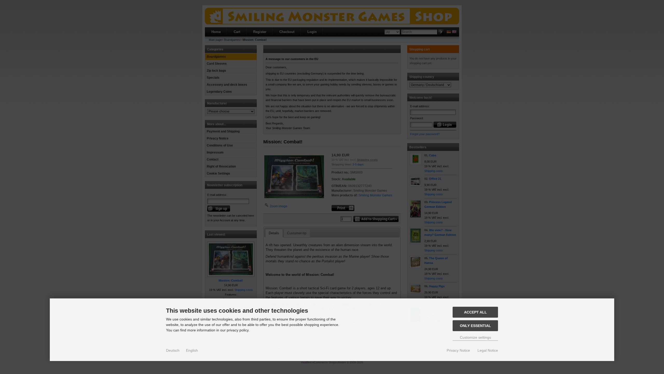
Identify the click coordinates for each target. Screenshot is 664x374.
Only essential (475, 326)
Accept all (475, 312)
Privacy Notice (458, 350)
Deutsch (172, 350)
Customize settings (475, 337)
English (192, 350)
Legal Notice (488, 350)
